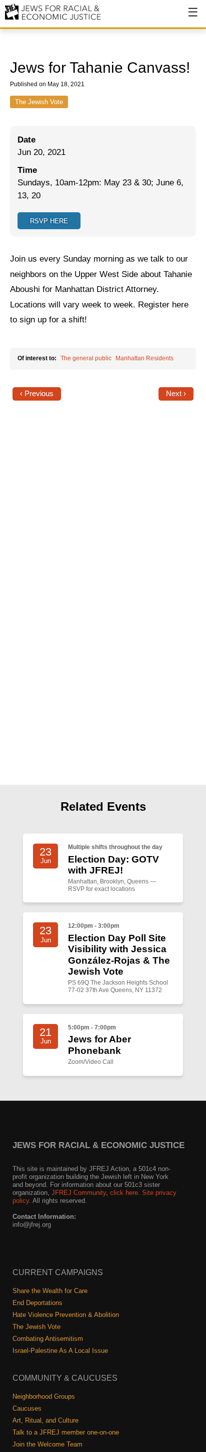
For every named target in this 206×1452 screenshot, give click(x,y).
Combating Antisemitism (47, 1338)
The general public (86, 358)
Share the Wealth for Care (50, 1291)
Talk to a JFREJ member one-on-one (65, 1432)
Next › (176, 394)
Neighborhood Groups (43, 1396)
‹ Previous (37, 394)
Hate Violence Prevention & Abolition (65, 1314)
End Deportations (37, 1303)
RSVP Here (49, 221)
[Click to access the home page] (53, 19)
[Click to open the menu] (186, 17)
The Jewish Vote (39, 102)
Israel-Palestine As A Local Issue (60, 1350)
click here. (125, 1192)
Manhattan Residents (145, 358)
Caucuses (27, 1408)
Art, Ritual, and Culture (45, 1420)
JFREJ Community (79, 1192)
